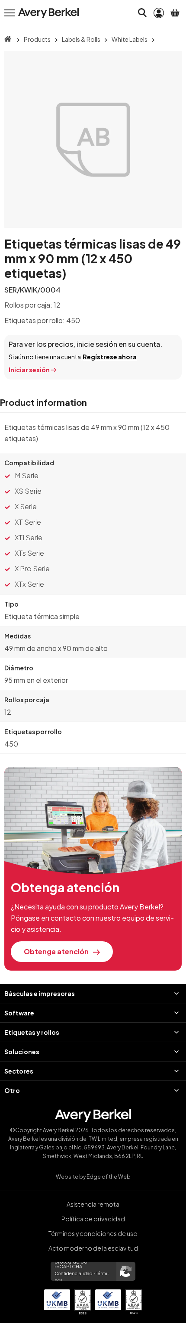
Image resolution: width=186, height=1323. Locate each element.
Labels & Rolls (81, 39)
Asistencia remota (93, 1204)
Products (37, 39)
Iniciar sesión (29, 370)
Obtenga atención (56, 951)
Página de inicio (7, 39)
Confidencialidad (74, 1273)
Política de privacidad (93, 1219)
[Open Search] (142, 12)
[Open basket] (175, 12)
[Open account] (158, 12)
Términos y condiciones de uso (93, 1233)
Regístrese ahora (110, 357)
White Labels (130, 39)
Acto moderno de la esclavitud (93, 1248)
